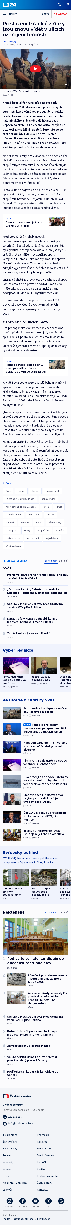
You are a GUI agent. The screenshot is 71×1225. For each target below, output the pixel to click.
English (6, 1218)
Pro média (43, 1134)
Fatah (46, 506)
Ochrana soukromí (23, 1218)
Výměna (60, 530)
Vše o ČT (8, 1189)
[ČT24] (9, 5)
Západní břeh (52, 490)
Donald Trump (48, 498)
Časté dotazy (44, 1182)
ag (15, 41)
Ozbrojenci (11, 530)
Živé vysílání (10, 1141)
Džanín (35, 490)
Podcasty (8, 1162)
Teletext (8, 1155)
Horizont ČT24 (13, 538)
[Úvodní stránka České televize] (17, 1096)
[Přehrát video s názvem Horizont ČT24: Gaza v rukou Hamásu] (35, 68)
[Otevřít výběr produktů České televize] (67, 4)
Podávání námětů (47, 1176)
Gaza (38, 522)
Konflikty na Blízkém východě (21, 506)
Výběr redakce (13, 546)
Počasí (7, 1169)
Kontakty (42, 1189)
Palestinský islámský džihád (20, 498)
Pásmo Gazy (55, 522)
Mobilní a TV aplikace (15, 1182)
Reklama (42, 1141)
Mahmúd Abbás (13, 514)
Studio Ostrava (45, 1155)
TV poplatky (10, 1148)
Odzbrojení (33, 538)
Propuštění (43, 530)
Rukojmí (10, 522)
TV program (10, 1134)
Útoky (27, 530)
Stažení (50, 514)
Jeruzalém (34, 514)
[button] (35, 69)
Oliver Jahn (8, 41)
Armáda (25, 522)
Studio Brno (44, 1148)
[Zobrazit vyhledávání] (59, 4)
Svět (8, 490)
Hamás (21, 490)
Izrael (59, 506)
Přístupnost (43, 1218)
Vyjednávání (52, 538)
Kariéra (41, 1169)
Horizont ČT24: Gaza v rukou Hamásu (22, 91)
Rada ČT (42, 1162)
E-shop (7, 1176)
